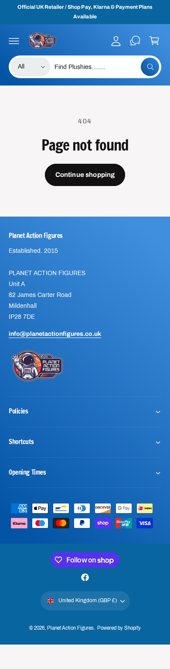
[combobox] (106, 66)
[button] (14, 40)
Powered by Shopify (119, 628)
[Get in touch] (135, 40)
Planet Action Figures (70, 628)
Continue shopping (85, 174)
